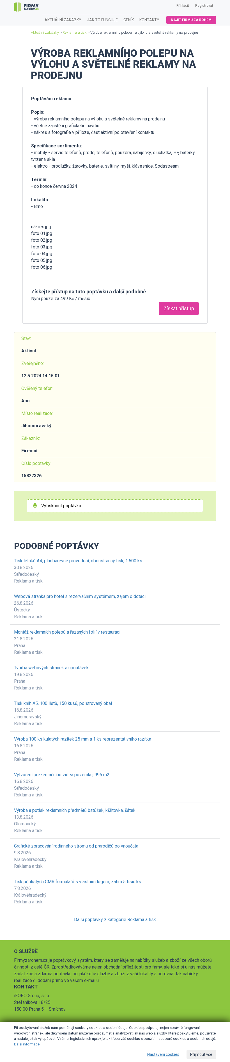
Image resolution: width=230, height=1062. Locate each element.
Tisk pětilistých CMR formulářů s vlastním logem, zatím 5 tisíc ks (77, 881)
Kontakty (149, 20)
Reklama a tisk (75, 32)
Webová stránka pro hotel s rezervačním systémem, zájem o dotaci (80, 596)
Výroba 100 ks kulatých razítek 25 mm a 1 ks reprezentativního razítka (82, 739)
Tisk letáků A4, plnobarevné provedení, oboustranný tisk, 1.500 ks (78, 560)
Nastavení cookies (163, 1054)
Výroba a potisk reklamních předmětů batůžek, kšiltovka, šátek (74, 810)
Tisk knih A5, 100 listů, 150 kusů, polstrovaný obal (63, 703)
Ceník (128, 20)
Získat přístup (179, 308)
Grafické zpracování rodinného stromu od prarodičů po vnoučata (76, 846)
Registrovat (204, 6)
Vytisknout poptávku (60, 505)
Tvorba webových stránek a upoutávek (51, 667)
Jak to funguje (102, 20)
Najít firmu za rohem (191, 20)
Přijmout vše (201, 1054)
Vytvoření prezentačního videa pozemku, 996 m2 (61, 774)
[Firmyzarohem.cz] (26, 7)
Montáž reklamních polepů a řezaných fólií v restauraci (67, 632)
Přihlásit (182, 6)
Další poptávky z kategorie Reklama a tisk (115, 919)
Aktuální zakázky (63, 20)
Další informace (27, 1044)
